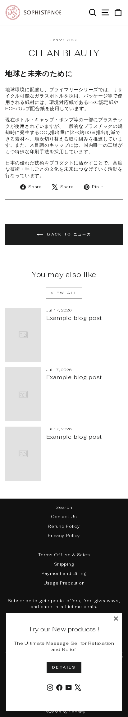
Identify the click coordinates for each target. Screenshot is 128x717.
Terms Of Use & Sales (64, 555)
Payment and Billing (64, 573)
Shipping (64, 564)
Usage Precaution (64, 583)
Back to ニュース (68, 234)
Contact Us (64, 516)
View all (64, 292)
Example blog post (74, 317)
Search (64, 507)
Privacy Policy (64, 535)
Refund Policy (64, 526)
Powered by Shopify (64, 712)
